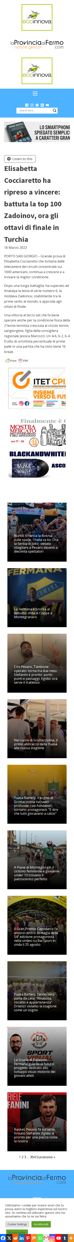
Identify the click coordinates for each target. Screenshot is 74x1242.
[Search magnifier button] (55, 110)
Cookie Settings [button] (17, 1224)
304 (33, 1157)
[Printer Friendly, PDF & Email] (17, 360)
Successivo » (45, 1157)
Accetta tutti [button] (41, 1224)
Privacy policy (17, 1232)
